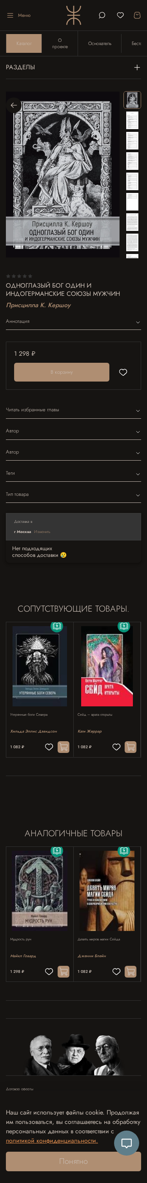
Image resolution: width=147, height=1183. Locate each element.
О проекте (60, 43)
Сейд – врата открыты (95, 714)
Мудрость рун (20, 939)
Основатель (99, 43)
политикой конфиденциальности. (52, 1140)
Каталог (24, 43)
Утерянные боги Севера (28, 714)
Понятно (73, 1161)
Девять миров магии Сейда (99, 939)
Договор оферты (19, 1089)
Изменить (42, 532)
